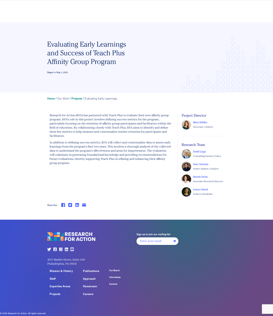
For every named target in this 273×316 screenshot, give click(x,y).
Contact (113, 284)
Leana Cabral (200, 189)
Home (51, 98)
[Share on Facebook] (63, 205)
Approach (89, 278)
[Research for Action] (90, 236)
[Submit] (174, 241)
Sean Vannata (200, 164)
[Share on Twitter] (70, 205)
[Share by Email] (84, 205)
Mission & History (61, 271)
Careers (88, 294)
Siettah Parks (200, 176)
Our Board (114, 270)
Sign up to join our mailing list (153, 234)
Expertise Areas (60, 286)
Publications (91, 271)
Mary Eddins (200, 122)
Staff (53, 278)
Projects (76, 98)
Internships (115, 277)
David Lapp (199, 151)
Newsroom (90, 286)
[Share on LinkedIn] (77, 205)
